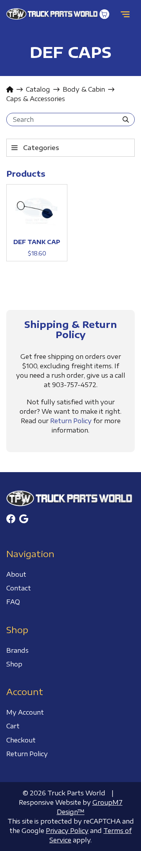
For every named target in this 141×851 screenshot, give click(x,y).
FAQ (13, 602)
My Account (25, 712)
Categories (41, 148)
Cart (13, 726)
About (16, 574)
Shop (14, 664)
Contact (18, 588)
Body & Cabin (84, 89)
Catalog (38, 89)
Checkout (21, 740)
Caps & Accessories (35, 99)
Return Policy (71, 421)
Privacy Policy (67, 831)
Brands (17, 650)
